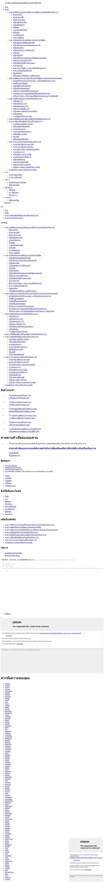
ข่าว (6, 172)
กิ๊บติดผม (16, 27)
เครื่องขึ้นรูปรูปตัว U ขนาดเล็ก (62, 568)
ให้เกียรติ (12, 190)
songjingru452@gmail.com (13, 469)
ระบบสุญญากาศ (19, 152)
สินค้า (7, 9)
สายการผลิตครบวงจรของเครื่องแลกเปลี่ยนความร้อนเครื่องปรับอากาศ (33, 12)
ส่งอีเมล (7, 613)
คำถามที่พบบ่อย (10, 506)
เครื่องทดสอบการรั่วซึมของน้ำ (23, 50)
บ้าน (6, 7)
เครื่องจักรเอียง (18, 48)
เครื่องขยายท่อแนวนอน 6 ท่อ (19, 405)
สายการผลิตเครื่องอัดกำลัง (22, 70)
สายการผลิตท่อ (18, 37)
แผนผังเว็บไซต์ (10, 564)
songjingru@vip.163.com (13, 467)
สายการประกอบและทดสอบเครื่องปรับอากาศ (25, 142)
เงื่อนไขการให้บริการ (68, 560)
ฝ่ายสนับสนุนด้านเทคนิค (17, 182)
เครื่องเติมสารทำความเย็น (22, 154)
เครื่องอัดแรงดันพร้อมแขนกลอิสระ (25, 111)
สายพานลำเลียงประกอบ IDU (23, 147)
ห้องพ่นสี (16, 137)
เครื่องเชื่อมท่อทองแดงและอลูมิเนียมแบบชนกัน (29, 58)
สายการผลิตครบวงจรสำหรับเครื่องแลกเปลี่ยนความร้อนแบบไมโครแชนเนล (35, 78)
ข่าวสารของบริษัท (15, 175)
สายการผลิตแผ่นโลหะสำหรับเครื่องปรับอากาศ (25, 98)
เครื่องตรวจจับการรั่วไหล (22, 164)
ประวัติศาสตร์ (14, 192)
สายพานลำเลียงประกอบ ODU (23, 144)
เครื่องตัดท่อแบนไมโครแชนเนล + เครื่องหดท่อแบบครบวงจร (34, 81)
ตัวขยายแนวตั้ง (18, 17)
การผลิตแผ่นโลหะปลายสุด (22, 116)
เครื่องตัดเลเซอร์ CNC (20, 106)
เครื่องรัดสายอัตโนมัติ (20, 162)
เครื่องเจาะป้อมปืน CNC (21, 109)
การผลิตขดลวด (18, 35)
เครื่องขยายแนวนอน (31, 568)
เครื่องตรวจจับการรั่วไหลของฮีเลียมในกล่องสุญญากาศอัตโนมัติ (35, 96)
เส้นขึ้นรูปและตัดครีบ (20, 83)
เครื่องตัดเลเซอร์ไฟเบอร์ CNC (19, 398)
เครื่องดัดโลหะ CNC (20, 103)
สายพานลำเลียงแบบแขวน (22, 131)
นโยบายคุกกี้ (38, 560)
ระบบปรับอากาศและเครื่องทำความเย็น (23, 170)
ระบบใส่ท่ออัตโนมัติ (20, 30)
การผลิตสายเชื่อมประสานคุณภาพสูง (22, 418)
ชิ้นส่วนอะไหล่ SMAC (12, 555)
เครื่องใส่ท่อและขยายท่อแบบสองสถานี (26, 45)
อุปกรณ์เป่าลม (18, 65)
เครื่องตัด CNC (18, 101)
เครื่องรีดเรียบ (18, 55)
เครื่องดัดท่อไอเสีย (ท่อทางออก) (24, 63)
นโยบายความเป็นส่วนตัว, (52, 560)
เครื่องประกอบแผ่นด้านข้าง (22, 60)
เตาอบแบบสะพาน (19, 129)
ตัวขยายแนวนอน (19, 20)
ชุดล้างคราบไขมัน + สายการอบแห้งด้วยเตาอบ (29, 68)
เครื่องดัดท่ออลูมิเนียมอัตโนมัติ (24, 43)
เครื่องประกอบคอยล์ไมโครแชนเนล (25, 91)
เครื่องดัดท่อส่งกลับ (19, 22)
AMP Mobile (9, 566)
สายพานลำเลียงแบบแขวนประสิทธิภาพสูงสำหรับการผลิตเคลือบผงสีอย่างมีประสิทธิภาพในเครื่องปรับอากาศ (52, 448)
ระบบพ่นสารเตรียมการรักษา (23, 124)
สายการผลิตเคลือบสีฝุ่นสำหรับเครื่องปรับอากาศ (25, 121)
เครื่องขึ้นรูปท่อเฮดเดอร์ (21, 88)
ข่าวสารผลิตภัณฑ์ (15, 177)
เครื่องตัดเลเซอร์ (45, 568)
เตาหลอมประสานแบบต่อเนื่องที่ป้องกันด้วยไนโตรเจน (31, 93)
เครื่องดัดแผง (17, 114)
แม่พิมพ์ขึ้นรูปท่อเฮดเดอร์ (22, 86)
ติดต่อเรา (8, 203)
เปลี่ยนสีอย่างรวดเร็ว (20, 134)
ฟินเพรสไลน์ (17, 15)
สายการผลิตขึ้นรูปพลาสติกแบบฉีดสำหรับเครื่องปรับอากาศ (29, 119)
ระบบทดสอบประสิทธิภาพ (22, 157)
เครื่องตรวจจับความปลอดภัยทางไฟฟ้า (26, 167)
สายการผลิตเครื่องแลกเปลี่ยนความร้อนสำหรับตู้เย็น (27, 40)
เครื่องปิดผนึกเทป (19, 159)
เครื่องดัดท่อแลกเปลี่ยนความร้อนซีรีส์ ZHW (24, 431)
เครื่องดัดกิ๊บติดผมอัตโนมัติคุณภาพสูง (22, 411)
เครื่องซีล (16, 32)
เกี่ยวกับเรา (9, 187)
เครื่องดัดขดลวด (18, 25)
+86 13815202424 (11, 465)
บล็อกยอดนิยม (14, 200)
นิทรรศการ (13, 195)
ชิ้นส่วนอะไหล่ (14, 185)
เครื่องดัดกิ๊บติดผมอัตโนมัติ (14, 568)
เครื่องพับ (16, 53)
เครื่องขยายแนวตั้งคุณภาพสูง (19, 425)
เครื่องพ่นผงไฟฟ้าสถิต (20, 139)
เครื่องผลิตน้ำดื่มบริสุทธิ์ (21, 126)
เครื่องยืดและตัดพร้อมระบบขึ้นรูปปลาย (26, 76)
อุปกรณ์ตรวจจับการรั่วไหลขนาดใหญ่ (26, 149)
